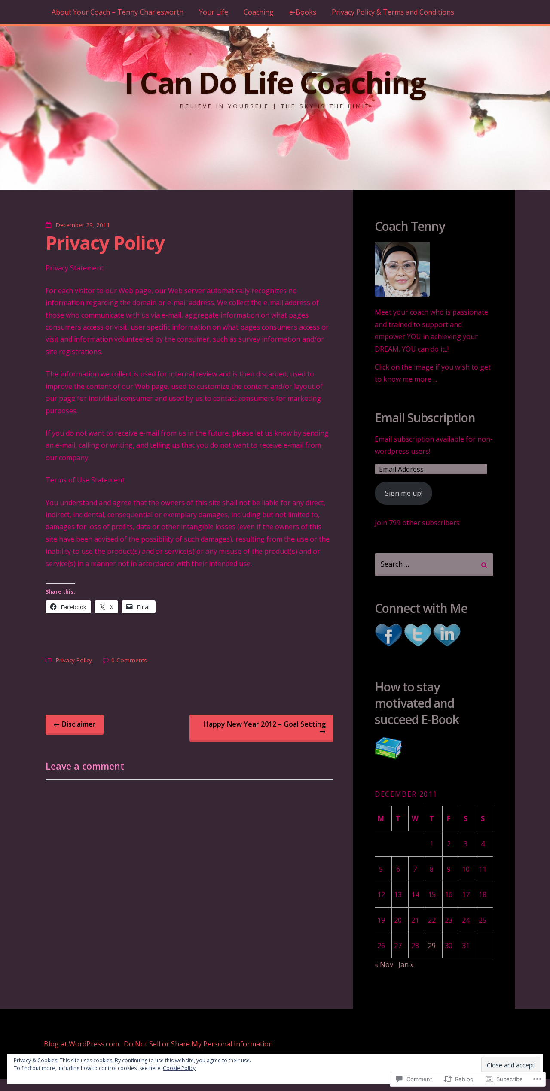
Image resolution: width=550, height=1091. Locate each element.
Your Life (213, 12)
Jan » (406, 964)
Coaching (259, 12)
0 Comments (129, 660)
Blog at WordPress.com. (82, 1044)
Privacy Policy (105, 242)
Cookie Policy (179, 1068)
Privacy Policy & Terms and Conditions (393, 12)
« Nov (384, 964)
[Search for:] (434, 564)
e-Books (302, 12)
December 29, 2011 (83, 225)
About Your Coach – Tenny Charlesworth (117, 12)
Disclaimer (74, 724)
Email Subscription (425, 418)
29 (432, 945)
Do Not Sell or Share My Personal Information (198, 1044)
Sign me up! (403, 493)
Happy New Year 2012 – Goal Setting (265, 727)
